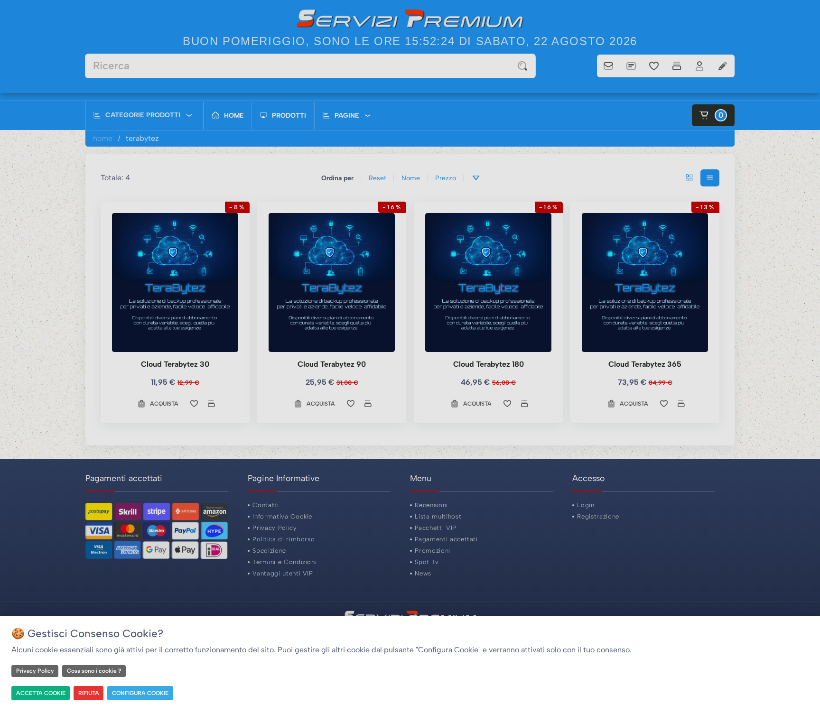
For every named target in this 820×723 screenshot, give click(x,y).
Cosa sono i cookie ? (94, 670)
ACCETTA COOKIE (40, 693)
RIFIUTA (88, 693)
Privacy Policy (35, 670)
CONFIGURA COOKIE (140, 693)
